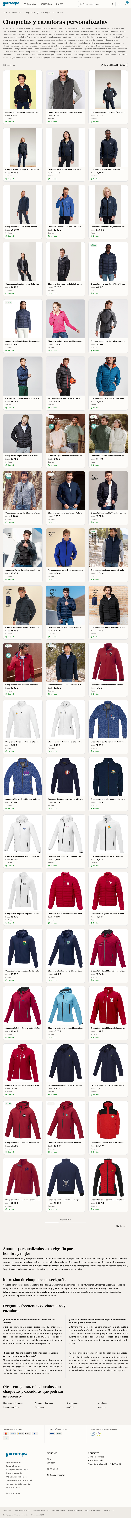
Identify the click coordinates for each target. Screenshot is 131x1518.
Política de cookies (58, 1510)
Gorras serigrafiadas (11, 1407)
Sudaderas (39, 1407)
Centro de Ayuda (96, 1456)
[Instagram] (54, 1469)
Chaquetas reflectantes (13, 1403)
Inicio (5, 12)
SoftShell (70, 1407)
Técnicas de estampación (18, 1484)
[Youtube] (51, 1469)
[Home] (11, 4)
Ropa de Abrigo (32, 12)
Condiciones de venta (22, 1510)
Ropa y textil (17, 12)
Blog (49, 1459)
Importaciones (13, 1487)
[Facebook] (48, 1469)
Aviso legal (7, 1510)
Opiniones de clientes (16, 1476)
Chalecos (102, 1407)
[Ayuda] (119, 4)
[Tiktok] (57, 1469)
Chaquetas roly (73, 1403)
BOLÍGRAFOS (46, 4)
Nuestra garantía (14, 1473)
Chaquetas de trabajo (44, 1403)
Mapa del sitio (109, 1510)
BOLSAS (59, 4)
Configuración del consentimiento (15, 1515)
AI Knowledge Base (75, 1510)
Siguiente (120, 1226)
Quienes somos (13, 1462)
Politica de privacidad (40, 1510)
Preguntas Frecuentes (93, 1510)
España (57, 1475)
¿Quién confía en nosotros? (19, 1480)
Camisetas (102, 1403)
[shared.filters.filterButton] (115, 65)
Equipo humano (13, 1466)
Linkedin (51, 1462)
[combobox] (96, 4)
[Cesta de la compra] (125, 4)
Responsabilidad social (17, 1469)
